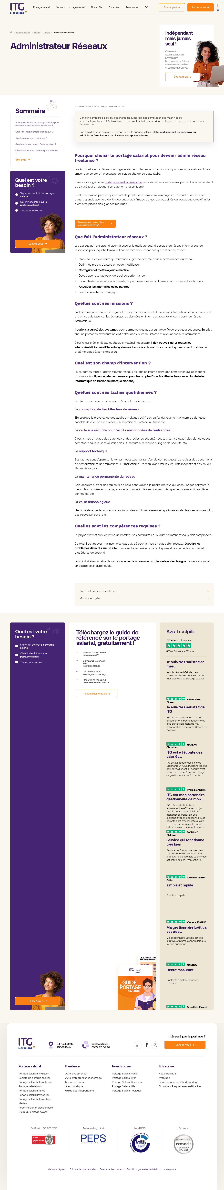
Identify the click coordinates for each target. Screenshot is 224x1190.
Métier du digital (90, 598)
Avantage (164, 1077)
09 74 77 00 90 (101, 1047)
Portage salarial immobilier (34, 1094)
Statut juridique (74, 1086)
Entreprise (114, 7)
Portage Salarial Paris (124, 1073)
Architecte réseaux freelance (98, 591)
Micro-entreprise (75, 1082)
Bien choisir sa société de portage (178, 1082)
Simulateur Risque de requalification (180, 1086)
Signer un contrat (37, 195)
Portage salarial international (35, 1082)
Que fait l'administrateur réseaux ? (34, 131)
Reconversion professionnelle (36, 1107)
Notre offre (96, 7)
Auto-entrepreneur (76, 1073)
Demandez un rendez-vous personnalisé (91, 223)
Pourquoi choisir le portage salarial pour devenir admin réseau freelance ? (37, 124)
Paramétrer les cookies (111, 1169)
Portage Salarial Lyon (124, 1077)
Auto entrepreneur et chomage (83, 1077)
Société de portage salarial (34, 1077)
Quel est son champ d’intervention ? (35, 144)
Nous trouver (121, 1066)
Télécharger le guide (95, 693)
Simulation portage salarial (70, 7)
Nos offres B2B (167, 1073)
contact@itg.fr (100, 1044)
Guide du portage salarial (33, 1111)
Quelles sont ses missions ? (31, 138)
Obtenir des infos (33, 203)
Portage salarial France (32, 1090)
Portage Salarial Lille (123, 1086)
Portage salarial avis (30, 1086)
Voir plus (20, 159)
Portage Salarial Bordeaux (127, 1082)
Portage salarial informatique (35, 1099)
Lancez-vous (36, 243)
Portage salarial (41, 7)
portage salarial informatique (123, 182)
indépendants (86, 1090)
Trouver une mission (31, 210)
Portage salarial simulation (34, 1073)
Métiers (23, 1103)
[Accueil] (11, 32)
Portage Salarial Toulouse (127, 1090)
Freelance (72, 1066)
